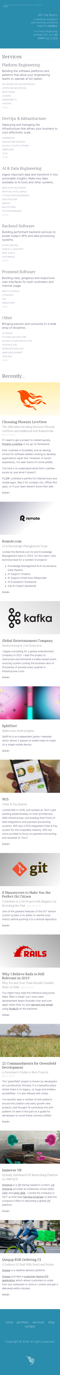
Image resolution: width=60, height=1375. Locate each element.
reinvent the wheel (42, 1004)
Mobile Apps (8, 302)
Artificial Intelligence (14, 191)
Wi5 (5, 799)
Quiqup (6, 1270)
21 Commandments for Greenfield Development (29, 1065)
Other (7, 317)
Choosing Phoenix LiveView (24, 422)
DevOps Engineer (33, 1196)
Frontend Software (18, 271)
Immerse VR (12, 1170)
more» (5, 107)
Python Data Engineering (16, 195)
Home (9, 1322)
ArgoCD (6, 203)
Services (12, 56)
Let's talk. (52, 38)
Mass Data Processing (14, 187)
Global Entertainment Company (27, 640)
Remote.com (11, 541)
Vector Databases (11, 210)
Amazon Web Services (13, 141)
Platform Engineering (21, 64)
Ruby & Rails (8, 252)
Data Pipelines (9, 199)
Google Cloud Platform (15, 145)
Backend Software (18, 225)
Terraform (8, 149)
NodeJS (13, 1008)
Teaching (7, 356)
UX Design (7, 333)
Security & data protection (17, 340)
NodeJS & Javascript (13, 249)
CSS (4, 298)
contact (38, 4)
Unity (19, 1192)
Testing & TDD (9, 344)
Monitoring (8, 91)
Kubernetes (8, 137)
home (5, 4)
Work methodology (13, 348)
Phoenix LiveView (12, 444)
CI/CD (5, 153)
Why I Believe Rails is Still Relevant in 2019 (23, 976)
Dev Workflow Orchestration (18, 84)
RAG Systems (9, 207)
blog (30, 4)
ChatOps (6, 103)
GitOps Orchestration (14, 87)
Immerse (7, 1184)
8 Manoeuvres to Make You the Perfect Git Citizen (26, 894)
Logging (6, 95)
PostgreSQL (8, 256)
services (23, 4)
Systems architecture (14, 336)
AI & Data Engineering (21, 168)
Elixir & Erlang (10, 245)
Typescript (8, 294)
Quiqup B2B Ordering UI (21, 1259)
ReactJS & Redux (10, 291)
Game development (12, 352)
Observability (9, 99)
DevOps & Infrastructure (24, 118)
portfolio (14, 4)
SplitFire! (9, 726)
